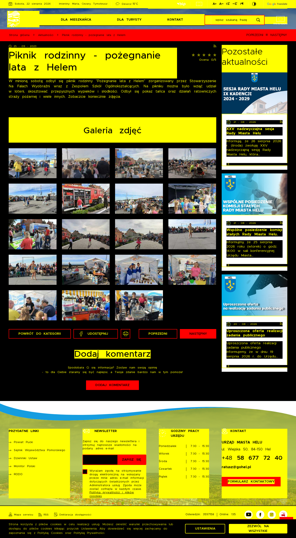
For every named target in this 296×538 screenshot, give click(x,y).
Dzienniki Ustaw (25, 458)
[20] (86, 305)
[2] (86, 163)
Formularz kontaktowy (251, 481)
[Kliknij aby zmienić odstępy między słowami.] (235, 4)
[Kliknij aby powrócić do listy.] (267, 35)
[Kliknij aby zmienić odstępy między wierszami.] (228, 4)
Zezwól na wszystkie (258, 529)
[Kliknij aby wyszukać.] (258, 20)
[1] (32, 163)
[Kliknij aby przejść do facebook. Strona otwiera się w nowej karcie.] (260, 514)
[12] (86, 234)
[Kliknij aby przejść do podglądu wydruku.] (125, 334)
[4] (192, 163)
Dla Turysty (129, 19)
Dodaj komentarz (112, 385)
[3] (139, 163)
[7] (86, 199)
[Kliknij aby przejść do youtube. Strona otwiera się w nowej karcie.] (248, 514)
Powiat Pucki (23, 442)
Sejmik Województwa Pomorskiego (39, 450)
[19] (32, 305)
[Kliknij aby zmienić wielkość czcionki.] (214, 4)
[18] (192, 270)
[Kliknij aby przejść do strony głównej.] (24, 19)
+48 (252, 458)
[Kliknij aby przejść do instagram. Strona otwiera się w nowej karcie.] (272, 514)
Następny (278, 35)
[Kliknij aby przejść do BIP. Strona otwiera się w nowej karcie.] (181, 4)
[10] (192, 199)
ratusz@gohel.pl (236, 467)
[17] (139, 270)
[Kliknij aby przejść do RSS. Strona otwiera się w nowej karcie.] (215, 46)
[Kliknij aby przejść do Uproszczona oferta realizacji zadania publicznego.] (254, 295)
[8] (139, 199)
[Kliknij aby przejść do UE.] (199, 4)
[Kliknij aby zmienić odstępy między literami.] (221, 4)
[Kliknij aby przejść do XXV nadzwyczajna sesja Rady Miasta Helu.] (254, 93)
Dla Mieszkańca (76, 19)
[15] (32, 270)
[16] (86, 270)
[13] (139, 234)
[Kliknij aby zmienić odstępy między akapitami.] (241, 4)
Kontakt (175, 19)
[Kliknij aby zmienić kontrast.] (254, 4)
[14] (192, 234)
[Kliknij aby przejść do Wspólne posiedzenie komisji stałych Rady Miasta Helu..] (254, 194)
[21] (139, 305)
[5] (32, 199)
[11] (32, 234)
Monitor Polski (24, 466)
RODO (18, 474)
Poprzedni (254, 35)
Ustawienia (205, 528)
